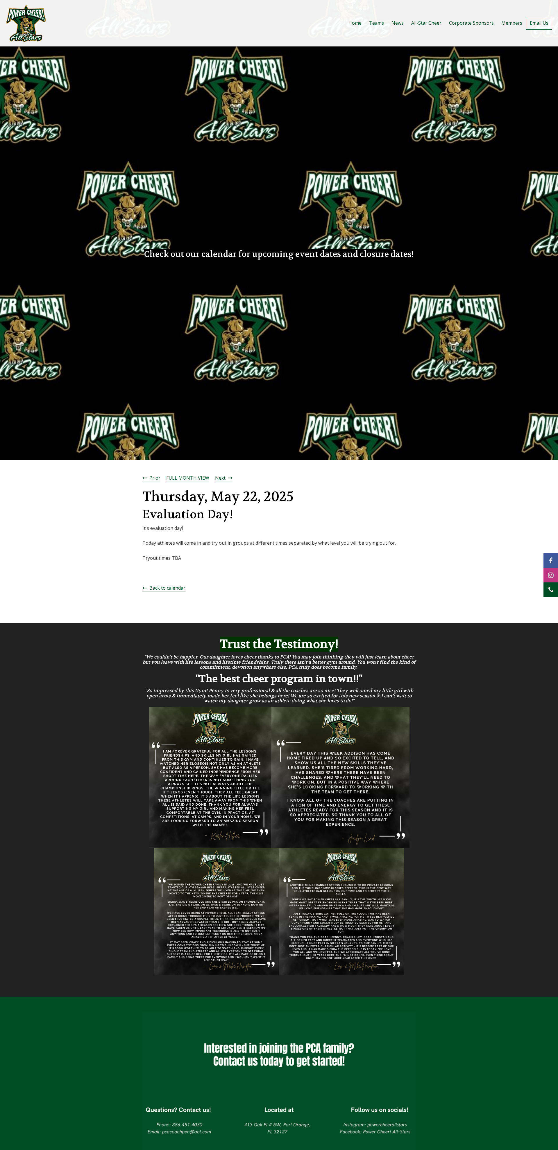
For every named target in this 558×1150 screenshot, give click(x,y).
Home (355, 23)
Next (220, 478)
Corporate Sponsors (471, 23)
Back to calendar (167, 588)
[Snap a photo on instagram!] (550, 575)
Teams (376, 23)
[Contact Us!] (550, 589)
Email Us (539, 23)
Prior (154, 478)
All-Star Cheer (426, 23)
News (397, 23)
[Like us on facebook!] (550, 560)
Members (511, 23)
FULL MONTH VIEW (187, 478)
